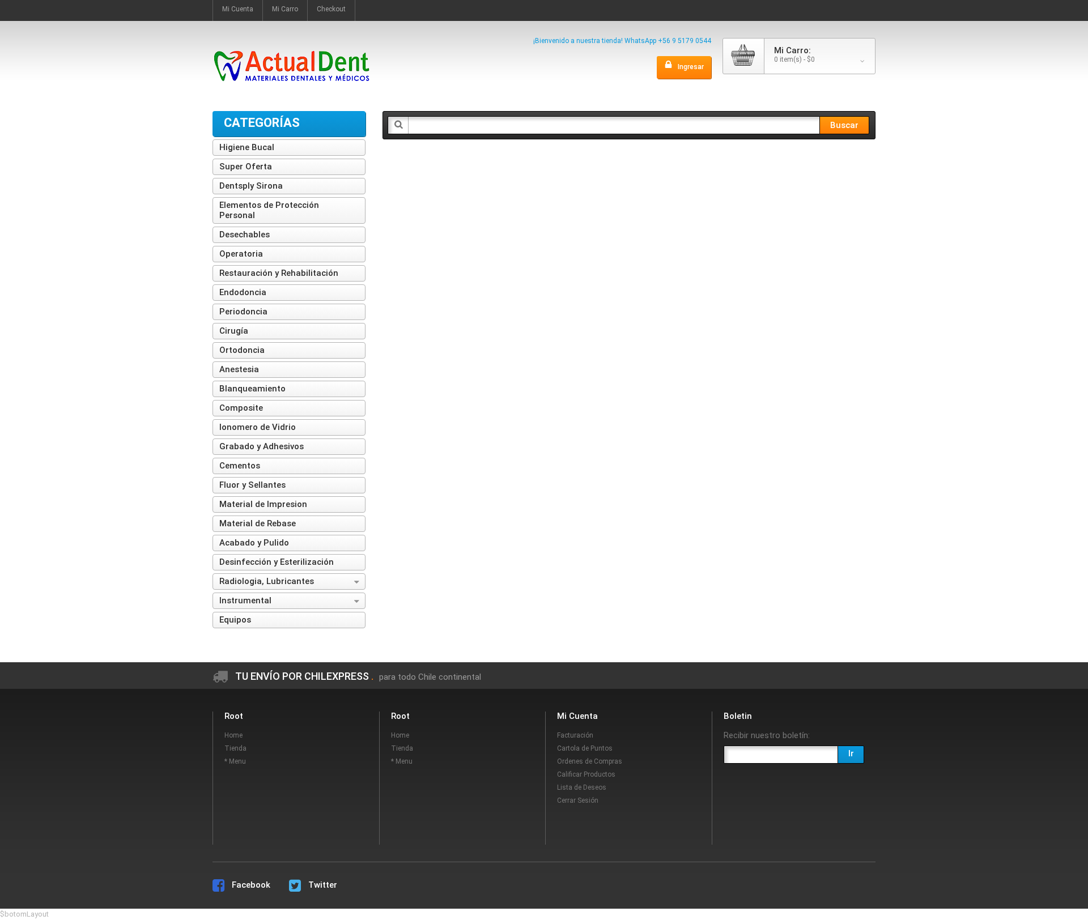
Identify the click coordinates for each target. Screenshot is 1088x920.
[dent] (291, 44)
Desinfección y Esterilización (276, 562)
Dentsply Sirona (251, 186)
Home (233, 735)
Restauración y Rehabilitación (278, 273)
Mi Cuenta (237, 9)
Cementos (239, 466)
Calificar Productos (586, 774)
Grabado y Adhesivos (261, 446)
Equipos (235, 620)
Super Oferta (245, 166)
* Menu (235, 761)
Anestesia (239, 369)
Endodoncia (242, 292)
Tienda (235, 748)
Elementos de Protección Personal (269, 210)
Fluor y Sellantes (252, 485)
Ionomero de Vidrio (257, 427)
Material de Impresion (263, 504)
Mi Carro (285, 9)
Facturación (575, 735)
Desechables (244, 234)
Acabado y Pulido (254, 543)
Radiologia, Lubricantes (266, 581)
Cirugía (233, 331)
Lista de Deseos (581, 787)
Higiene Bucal (246, 147)
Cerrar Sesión (577, 800)
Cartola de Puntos (585, 748)
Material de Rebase (257, 523)
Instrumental (245, 600)
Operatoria (241, 254)
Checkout (331, 9)
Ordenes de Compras (589, 761)
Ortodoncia (242, 350)
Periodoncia (243, 311)
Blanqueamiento (252, 389)
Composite (241, 408)
